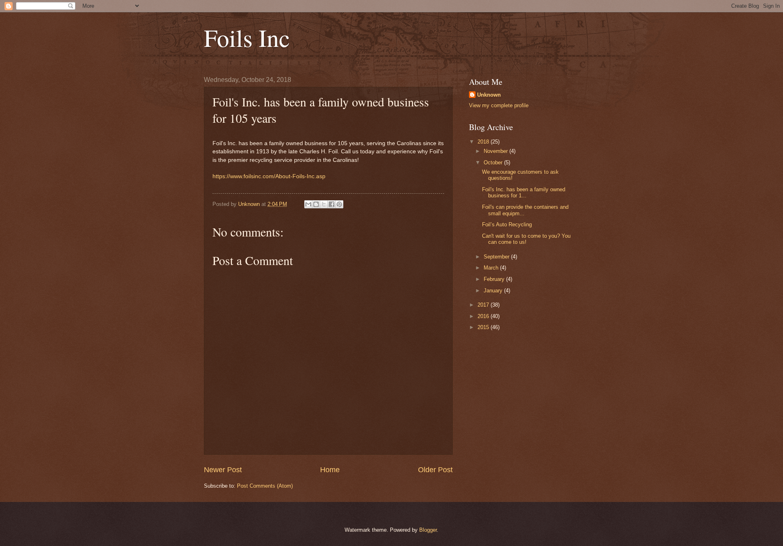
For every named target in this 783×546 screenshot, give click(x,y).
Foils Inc (247, 37)
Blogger (428, 530)
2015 (484, 327)
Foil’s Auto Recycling (507, 224)
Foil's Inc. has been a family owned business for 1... (523, 192)
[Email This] (308, 204)
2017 (484, 305)
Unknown (489, 95)
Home (330, 470)
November (496, 151)
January (494, 290)
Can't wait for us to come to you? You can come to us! (526, 239)
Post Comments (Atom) (265, 486)
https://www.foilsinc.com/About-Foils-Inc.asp (268, 176)
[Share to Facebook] (331, 204)
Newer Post (223, 470)
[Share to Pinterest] (339, 204)
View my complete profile (499, 105)
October (494, 162)
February (495, 279)
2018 (484, 142)
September (497, 257)
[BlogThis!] (316, 204)
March (492, 268)
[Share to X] (324, 204)
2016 (484, 316)
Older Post (435, 470)
